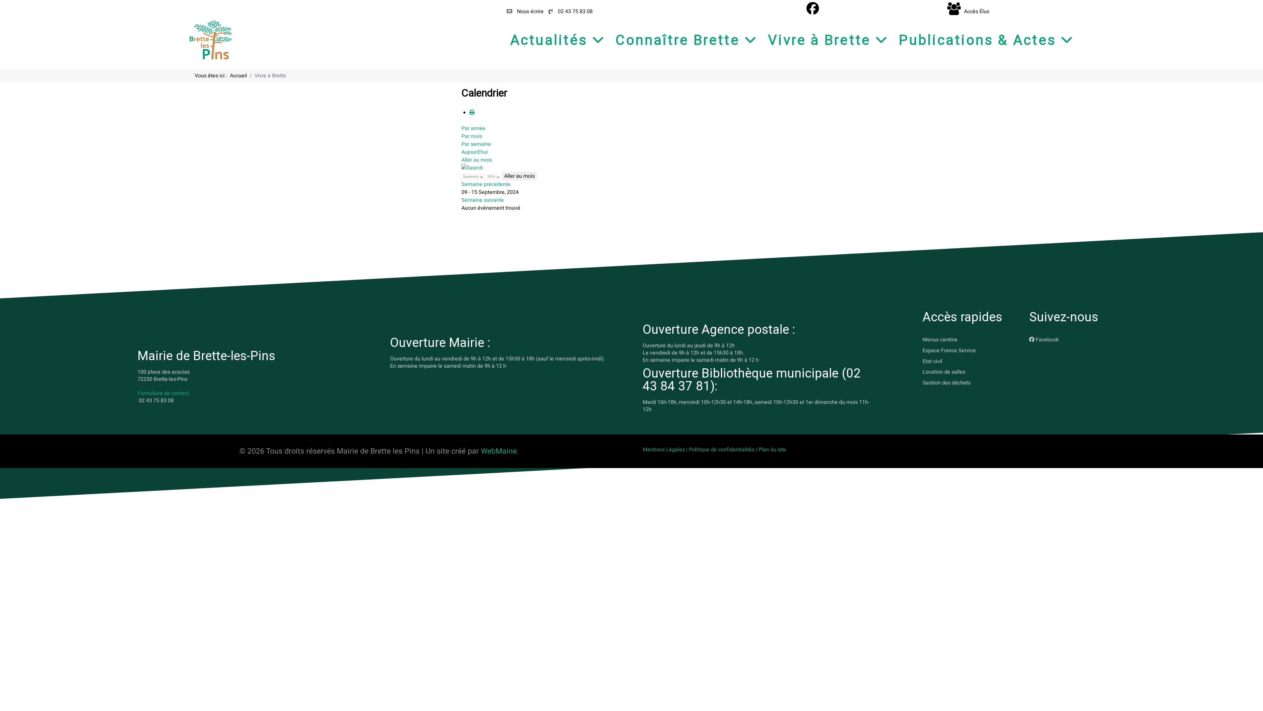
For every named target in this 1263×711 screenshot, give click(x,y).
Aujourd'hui (474, 152)
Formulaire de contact (163, 394)
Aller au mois (476, 160)
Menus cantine (940, 340)
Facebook (1047, 340)
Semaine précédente (485, 184)
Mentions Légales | (666, 450)
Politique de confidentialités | (723, 450)
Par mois (471, 136)
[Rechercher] (472, 168)
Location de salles (944, 372)
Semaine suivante (482, 200)
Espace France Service (949, 350)
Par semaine (476, 144)
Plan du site (772, 450)
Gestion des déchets (947, 383)
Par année (473, 128)
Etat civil (932, 361)
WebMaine (499, 451)
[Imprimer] (472, 113)
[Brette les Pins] (210, 39)
